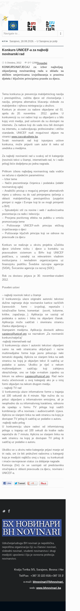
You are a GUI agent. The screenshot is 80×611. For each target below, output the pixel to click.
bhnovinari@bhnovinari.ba (50, 581)
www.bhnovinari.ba (48, 587)
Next (6, 41)
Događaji (42, 63)
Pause (4, 41)
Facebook (9, 511)
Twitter (4, 511)
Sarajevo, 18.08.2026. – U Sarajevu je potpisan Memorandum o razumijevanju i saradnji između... (33, 41)
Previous (2, 41)
